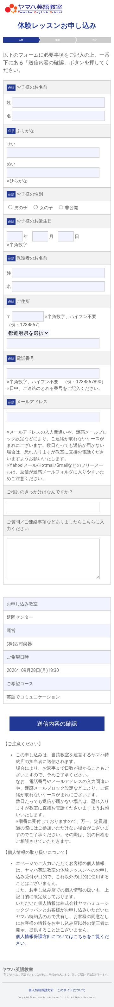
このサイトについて (71, 990)
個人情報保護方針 (41, 990)
